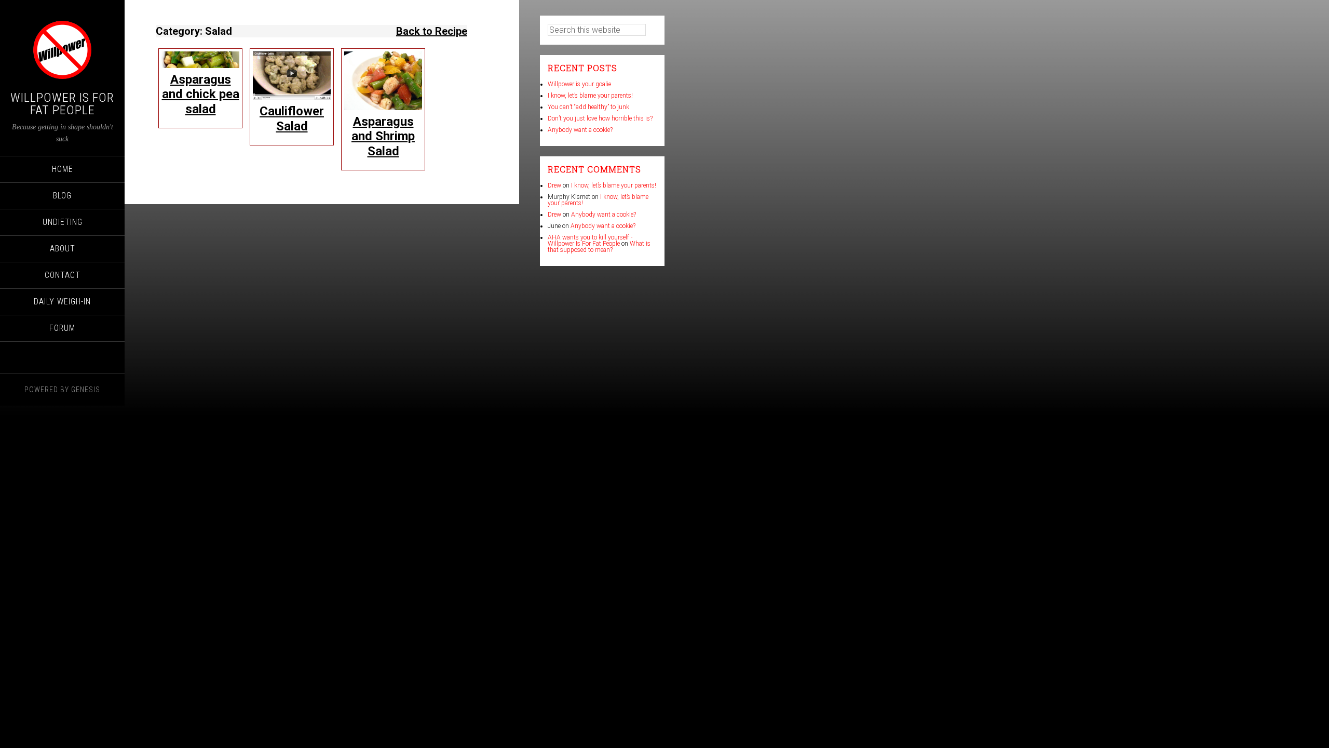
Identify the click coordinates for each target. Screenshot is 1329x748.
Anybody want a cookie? (580, 129)
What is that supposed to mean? (599, 246)
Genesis (85, 389)
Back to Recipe (431, 31)
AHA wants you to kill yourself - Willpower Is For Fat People (590, 240)
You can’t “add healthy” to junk (588, 107)
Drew (554, 185)
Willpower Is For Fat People (62, 103)
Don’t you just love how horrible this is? (600, 118)
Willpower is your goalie (579, 84)
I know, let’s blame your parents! (590, 95)
